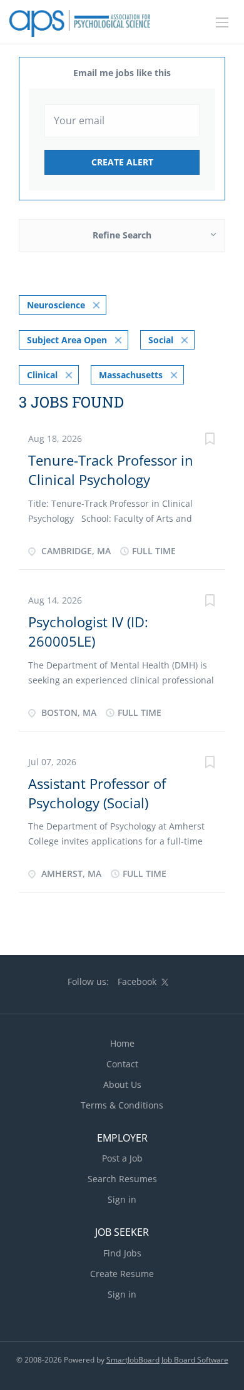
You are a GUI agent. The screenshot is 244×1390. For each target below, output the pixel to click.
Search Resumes (122, 1179)
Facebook (137, 981)
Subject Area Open (67, 340)
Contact (122, 1064)
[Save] (209, 440)
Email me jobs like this (122, 73)
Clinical (42, 375)
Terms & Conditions (122, 1105)
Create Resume (122, 1274)
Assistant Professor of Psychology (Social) (97, 793)
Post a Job (122, 1158)
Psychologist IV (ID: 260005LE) (88, 631)
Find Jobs (122, 1253)
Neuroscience (56, 305)
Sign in (122, 1199)
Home (122, 1043)
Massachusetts (131, 375)
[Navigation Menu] (222, 22)
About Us (122, 1084)
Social (160, 340)
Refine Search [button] (122, 235)
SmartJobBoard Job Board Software (167, 1359)
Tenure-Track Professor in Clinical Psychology (110, 470)
